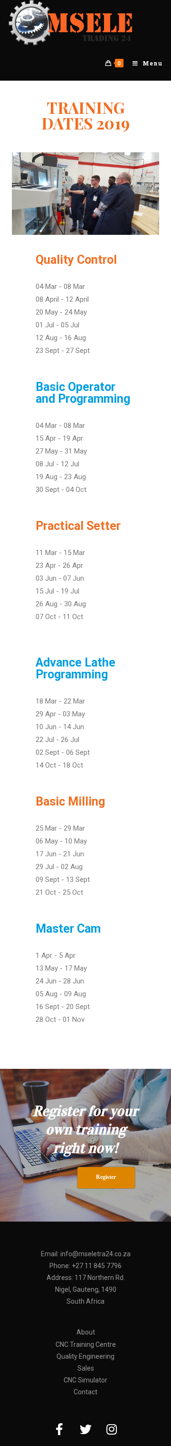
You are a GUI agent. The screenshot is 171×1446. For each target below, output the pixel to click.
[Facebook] (59, 1429)
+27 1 (80, 1266)
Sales (85, 1368)
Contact (85, 1392)
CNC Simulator (85, 1380)
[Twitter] (85, 1429)
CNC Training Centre (86, 1344)
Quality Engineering (85, 1356)
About (85, 1332)
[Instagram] (112, 1429)
